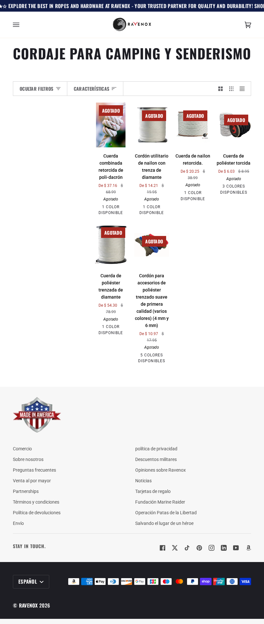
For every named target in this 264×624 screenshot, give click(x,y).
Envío (18, 523)
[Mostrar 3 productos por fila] (231, 89)
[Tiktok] (187, 548)
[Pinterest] (199, 548)
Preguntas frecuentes (34, 470)
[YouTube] (236, 548)
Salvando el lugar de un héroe (164, 523)
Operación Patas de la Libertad (166, 512)
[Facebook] (162, 548)
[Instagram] (211, 548)
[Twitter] (175, 548)
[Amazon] (248, 548)
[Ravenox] (37, 415)
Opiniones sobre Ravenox (160, 470)
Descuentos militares (156, 459)
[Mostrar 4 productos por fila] (244, 89)
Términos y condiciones (36, 502)
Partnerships (26, 491)
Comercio (22, 448)
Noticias (143, 480)
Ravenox (28, 605)
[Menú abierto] (22, 25)
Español (28, 581)
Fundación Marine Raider (160, 502)
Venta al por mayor (32, 480)
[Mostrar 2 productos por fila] (220, 89)
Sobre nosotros (28, 459)
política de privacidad (156, 448)
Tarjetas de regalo (153, 491)
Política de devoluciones (37, 512)
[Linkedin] (224, 548)
